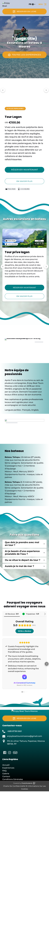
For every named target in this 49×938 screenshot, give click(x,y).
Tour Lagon (13, 117)
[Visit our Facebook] (4, 752)
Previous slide (3, 90)
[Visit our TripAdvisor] (15, 752)
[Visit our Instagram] (9, 752)
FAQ (4, 771)
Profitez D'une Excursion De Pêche (23, 254)
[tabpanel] (24, 349)
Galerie (5, 773)
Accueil (5, 765)
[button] (2, 664)
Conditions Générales (12, 779)
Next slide (46, 90)
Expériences (8, 768)
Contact (6, 776)
